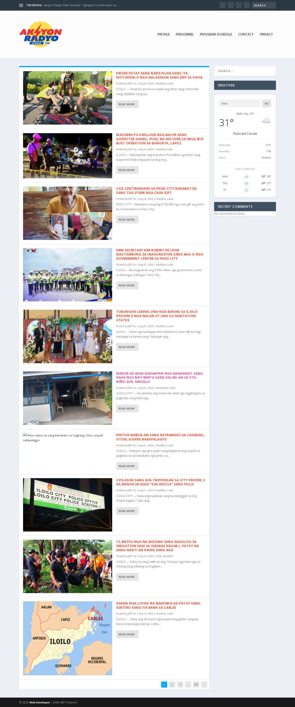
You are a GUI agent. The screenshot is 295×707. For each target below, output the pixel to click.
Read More (127, 104)
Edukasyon (162, 388)
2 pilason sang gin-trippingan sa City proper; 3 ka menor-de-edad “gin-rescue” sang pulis (160, 482)
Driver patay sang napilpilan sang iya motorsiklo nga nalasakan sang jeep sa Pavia (159, 75)
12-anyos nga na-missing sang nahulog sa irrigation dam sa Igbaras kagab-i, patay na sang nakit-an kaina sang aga (157, 546)
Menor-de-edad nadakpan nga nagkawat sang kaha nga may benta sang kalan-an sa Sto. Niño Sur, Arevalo (159, 377)
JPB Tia (132, 83)
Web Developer (40, 702)
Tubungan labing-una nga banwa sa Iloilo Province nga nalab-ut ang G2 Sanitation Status (157, 315)
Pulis (169, 149)
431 (196, 684)
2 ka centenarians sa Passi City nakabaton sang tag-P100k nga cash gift (156, 190)
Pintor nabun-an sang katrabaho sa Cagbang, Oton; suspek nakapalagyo (160, 437)
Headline (161, 83)
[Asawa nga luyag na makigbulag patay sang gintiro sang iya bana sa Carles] (67, 638)
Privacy (266, 35)
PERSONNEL (185, 35)
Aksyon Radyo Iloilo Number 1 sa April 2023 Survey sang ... (81, 5)
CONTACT (246, 35)
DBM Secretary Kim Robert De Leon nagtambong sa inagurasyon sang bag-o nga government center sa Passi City (159, 254)
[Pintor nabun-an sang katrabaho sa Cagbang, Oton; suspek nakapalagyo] (67, 438)
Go (266, 103)
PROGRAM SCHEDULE (216, 35)
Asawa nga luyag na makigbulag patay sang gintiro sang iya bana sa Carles (158, 605)
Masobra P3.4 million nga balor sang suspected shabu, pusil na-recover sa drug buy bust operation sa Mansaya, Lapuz (160, 139)
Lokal (170, 83)
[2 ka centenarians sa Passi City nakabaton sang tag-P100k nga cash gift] (67, 213)
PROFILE (164, 35)
